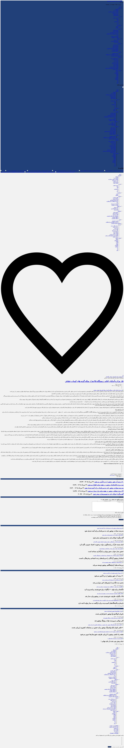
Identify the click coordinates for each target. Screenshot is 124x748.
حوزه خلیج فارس (114, 41)
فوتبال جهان (115, 65)
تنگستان (116, 77)
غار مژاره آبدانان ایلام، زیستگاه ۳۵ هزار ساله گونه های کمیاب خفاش (94, 381)
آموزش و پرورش (114, 36)
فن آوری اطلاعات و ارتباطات (112, 54)
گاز (117, 20)
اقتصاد (119, 8)
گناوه (117, 75)
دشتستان (116, 73)
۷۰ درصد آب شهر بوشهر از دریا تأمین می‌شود (108, 482)
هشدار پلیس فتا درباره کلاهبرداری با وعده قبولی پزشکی (12, 172)
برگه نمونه (116, 728)
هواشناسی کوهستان (114, 733)
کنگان (117, 74)
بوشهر (117, 71)
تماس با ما (116, 729)
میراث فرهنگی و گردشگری (112, 33)
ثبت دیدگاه (121, 519)
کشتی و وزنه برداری (114, 66)
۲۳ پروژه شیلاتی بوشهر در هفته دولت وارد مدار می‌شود (40, 170)
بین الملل (119, 38)
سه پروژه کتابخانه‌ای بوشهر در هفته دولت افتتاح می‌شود (92, 170)
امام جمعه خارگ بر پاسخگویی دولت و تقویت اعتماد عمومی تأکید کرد (40, 172)
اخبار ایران (116, 42)
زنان (117, 35)
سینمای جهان (115, 46)
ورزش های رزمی (114, 58)
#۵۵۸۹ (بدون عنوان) (114, 725)
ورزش (119, 57)
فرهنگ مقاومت (115, 50)
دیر (117, 81)
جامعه (119, 28)
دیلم (117, 82)
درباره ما (116, 731)
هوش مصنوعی (115, 53)
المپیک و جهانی (112, 376)
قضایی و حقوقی (114, 37)
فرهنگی (119, 43)
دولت (117, 26)
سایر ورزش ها (115, 63)
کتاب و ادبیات (115, 47)
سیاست (119, 25)
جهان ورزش (115, 61)
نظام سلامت (115, 30)
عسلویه (116, 79)
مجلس (116, 27)
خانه (120, 6)
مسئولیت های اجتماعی (116, 55)
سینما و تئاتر (115, 44)
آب (117, 22)
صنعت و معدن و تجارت (113, 11)
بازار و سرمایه (115, 12)
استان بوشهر (118, 70)
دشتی (117, 76)
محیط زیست (115, 31)
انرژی (119, 16)
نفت (117, 19)
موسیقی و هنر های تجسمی (112, 48)
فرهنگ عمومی (115, 49)
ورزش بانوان (115, 59)
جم (117, 80)
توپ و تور (116, 60)
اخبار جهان (116, 39)
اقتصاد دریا (116, 10)
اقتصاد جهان (115, 15)
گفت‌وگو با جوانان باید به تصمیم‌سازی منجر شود (17, 170)
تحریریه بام (112, 475)
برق (117, 24)
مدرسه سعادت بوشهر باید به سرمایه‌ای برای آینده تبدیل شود (66, 170)
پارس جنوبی (115, 17)
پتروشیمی (116, 21)
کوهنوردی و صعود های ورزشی (111, 68)
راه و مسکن (115, 14)
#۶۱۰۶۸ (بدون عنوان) (113, 726)
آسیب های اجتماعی (114, 32)
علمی (120, 52)
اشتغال (116, 9)
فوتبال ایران (115, 64)
